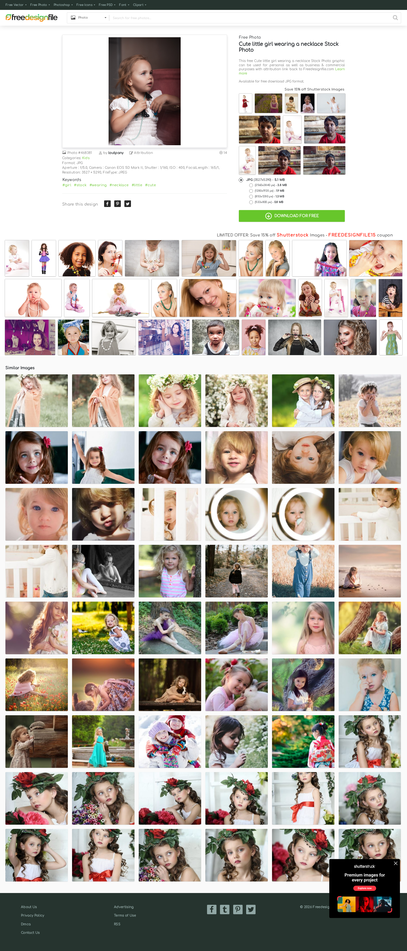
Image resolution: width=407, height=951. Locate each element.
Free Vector (15, 5)
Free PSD (106, 5)
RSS (117, 924)
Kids (86, 158)
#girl (66, 185)
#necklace (119, 185)
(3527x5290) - (265, 180)
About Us (29, 907)
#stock (80, 185)
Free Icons (84, 5)
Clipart (138, 5)
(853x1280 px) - (269, 196)
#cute (150, 185)
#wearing (98, 185)
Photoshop (62, 5)
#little (137, 185)
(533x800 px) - (269, 202)
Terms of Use (125, 915)
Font (122, 5)
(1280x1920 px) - (269, 190)
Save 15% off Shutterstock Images (314, 89)
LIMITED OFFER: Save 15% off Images (271, 235)
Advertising (124, 907)
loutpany (116, 153)
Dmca (26, 924)
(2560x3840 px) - (271, 185)
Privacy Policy (32, 915)
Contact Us (30, 932)
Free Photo (38, 5)
